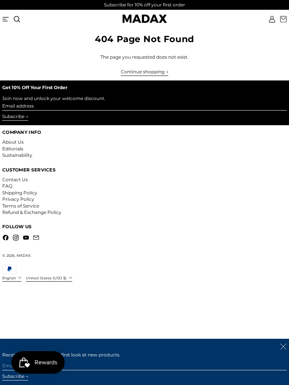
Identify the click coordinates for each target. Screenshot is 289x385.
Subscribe (13, 116)
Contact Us (15, 179)
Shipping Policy (19, 193)
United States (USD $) (47, 278)
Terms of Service (20, 206)
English (9, 278)
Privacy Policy (18, 199)
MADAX (23, 255)
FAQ (7, 186)
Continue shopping (142, 71)
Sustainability (17, 155)
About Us (13, 142)
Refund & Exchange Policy (31, 212)
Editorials (12, 149)
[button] (17, 19)
